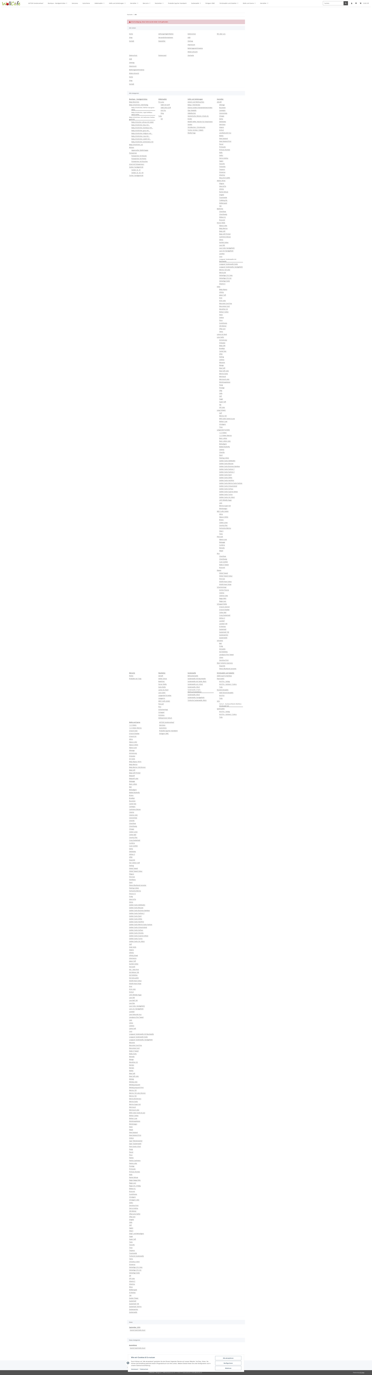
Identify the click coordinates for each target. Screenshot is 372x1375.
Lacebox (221, 254)
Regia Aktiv (222, 598)
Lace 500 (222, 245)
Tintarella (222, 166)
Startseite (191, 55)
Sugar (221, 399)
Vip (220, 404)
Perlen (131, 676)
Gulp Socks (132, 947)
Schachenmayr (221, 587)
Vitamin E (222, 284)
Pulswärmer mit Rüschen (139, 161)
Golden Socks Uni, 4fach (227, 497)
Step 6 (221, 531)
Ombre (221, 317)
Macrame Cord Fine (225, 303)
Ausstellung (133, 1345)
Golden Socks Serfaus (226, 489)
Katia (218, 286)
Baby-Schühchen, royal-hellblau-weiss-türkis (142, 113)
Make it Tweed (224, 565)
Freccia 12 (132, 894)
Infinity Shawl (133, 955)
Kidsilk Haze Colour (225, 581)
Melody (131, 1079)
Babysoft (132, 776)
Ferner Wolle (221, 223)
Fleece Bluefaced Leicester (227, 669)
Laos (220, 503)
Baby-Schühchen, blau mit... (140, 125)
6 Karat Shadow (224, 610)
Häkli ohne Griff (166, 107)
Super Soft (222, 402)
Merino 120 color (224, 270)
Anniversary (223, 340)
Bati (220, 643)
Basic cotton (223, 438)
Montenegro (223, 508)
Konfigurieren (228, 1363)
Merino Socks (223, 374)
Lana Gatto (220, 337)
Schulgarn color (134, 1200)
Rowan (219, 570)
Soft (220, 396)
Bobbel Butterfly (224, 447)
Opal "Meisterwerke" (136, 1141)
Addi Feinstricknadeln (226, 693)
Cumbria (222, 545)
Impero (221, 127)
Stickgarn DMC (164, 733)
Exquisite (222, 666)
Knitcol (221, 130)
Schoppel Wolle (222, 604)
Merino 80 (222, 272)
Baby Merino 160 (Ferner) (137, 767)
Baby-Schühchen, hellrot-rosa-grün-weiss (143, 109)
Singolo (221, 195)
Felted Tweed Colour (225, 576)
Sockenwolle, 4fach (194, 687)
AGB (189, 37)
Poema (131, 1158)
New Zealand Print (225, 141)
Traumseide (223, 197)
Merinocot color (224, 379)
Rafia (220, 152)
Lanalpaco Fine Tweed (226, 654)
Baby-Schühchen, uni (136, 144)
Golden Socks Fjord (225, 475)
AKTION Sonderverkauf (166, 722)
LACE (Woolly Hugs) (225, 500)
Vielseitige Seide (224, 281)
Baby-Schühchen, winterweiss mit (142, 142)
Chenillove (222, 211)
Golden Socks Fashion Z (226, 472)
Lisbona (221, 360)
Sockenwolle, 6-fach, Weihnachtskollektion (195, 691)
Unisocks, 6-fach (134, 1262)
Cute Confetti (223, 562)
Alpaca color (223, 225)
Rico (218, 553)
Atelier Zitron (221, 181)
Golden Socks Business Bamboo (229, 466)
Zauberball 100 (224, 632)
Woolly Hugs (192, 133)
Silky (220, 390)
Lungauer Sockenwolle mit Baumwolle (227, 260)
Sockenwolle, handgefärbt (196, 697)
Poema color (133, 1163)
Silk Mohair (222, 326)
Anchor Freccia (224, 590)
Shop (130, 37)
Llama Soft (132, 1028)
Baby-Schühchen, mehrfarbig (138, 105)
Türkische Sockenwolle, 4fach (197, 700)
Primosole (222, 147)
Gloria (221, 240)
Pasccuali (220, 537)
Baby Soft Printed (224, 234)
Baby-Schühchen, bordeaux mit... (142, 128)
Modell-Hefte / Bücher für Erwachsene (200, 122)
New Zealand (223, 138)
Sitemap (190, 41)
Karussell (132, 967)
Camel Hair (222, 351)
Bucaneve (222, 107)
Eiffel (221, 354)
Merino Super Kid (225, 506)
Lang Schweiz (221, 410)
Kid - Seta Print (134, 969)
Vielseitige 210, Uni (225, 278)
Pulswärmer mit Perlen (138, 159)
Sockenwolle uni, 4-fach (195, 684)
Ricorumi (222, 220)
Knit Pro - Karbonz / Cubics (228, 684)
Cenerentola (223, 113)
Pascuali (161, 704)
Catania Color (223, 595)
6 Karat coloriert (224, 607)
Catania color (133, 815)
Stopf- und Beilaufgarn (136, 1233)
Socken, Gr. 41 (136, 170)
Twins (221, 331)
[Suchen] (346, 3)
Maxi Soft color (224, 371)
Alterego (222, 105)
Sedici (221, 155)
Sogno (221, 161)
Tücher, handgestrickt (136, 175)
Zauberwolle (223, 638)
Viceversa (222, 172)
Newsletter (161, 41)
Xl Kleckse (132, 1292)
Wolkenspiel (223, 203)
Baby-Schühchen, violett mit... (141, 139)
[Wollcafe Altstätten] (11, 3)
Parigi (221, 385)
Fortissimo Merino (225, 528)
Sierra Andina (223, 158)
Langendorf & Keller (223, 430)
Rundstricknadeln (222, 690)
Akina (221, 514)
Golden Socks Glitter (225, 478)
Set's (218, 701)
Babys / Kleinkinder (194, 105)
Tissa (221, 427)
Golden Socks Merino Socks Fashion (230, 483)
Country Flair (223, 525)
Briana (221, 520)
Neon (221, 315)
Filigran (221, 183)
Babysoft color (133, 778)
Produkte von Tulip (135, 679)
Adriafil (219, 102)
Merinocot (222, 376)
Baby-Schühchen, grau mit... (140, 130)
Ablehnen (228, 1368)
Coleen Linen (223, 522)
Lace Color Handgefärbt (227, 248)
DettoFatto (222, 122)
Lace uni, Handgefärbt (136, 1009)
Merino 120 (132, 1090)
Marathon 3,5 (223, 309)
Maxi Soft (222, 368)
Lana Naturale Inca (135, 1014)
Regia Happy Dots (135, 1180)
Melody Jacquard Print (136, 1087)
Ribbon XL (222, 217)
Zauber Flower (133, 1298)
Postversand (162, 55)
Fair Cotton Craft (134, 863)
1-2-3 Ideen (223, 433)
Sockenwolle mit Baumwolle (197, 679)
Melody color (133, 1082)
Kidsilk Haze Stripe (225, 584)
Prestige (221, 388)
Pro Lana (161, 102)
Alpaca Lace (223, 539)
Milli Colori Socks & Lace (227, 419)
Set (162, 119)
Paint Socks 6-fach (135, 1146)
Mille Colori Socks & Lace (137, 1113)
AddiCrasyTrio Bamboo (224, 676)
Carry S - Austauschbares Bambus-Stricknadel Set (230, 705)
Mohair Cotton (224, 312)
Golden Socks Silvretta (136, 933)
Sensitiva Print (224, 660)
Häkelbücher (192, 113)
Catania (221, 449)
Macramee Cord (224, 306)
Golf (220, 413)
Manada (222, 548)
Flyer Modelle (192, 110)
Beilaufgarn (223, 444)
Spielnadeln (221, 709)
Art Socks (132, 759)
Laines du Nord (222, 334)
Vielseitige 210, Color (226, 275)
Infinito (221, 189)
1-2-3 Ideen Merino (225, 435)
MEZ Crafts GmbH (222, 511)
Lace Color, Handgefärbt (137, 1006)
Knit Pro (163, 110)
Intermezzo (132, 958)
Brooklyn (222, 348)
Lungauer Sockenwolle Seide (228, 264)
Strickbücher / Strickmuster (196, 127)
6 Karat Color (133, 731)
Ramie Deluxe (223, 192)
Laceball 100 (223, 624)
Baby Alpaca (223, 289)
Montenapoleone (224, 382)
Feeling (221, 357)
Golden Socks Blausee (226, 463)
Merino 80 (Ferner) (135, 1099)
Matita (221, 136)
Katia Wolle (162, 687)
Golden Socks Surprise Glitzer (138, 936)
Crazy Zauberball (224, 615)
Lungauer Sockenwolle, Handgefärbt (231, 267)
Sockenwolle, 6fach (194, 695)
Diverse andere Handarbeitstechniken (200, 107)
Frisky (221, 646)
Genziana (222, 124)
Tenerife (222, 164)
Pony (162, 113)
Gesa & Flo (222, 186)
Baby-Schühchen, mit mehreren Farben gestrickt (142, 118)
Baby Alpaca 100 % (135, 762)
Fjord (221, 455)
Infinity (221, 292)
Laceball (222, 621)
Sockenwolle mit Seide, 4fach (197, 681)
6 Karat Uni (132, 736)
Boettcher (220, 209)
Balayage (222, 542)
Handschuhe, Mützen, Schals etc (198, 116)
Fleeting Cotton (224, 458)
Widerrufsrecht (193, 52)
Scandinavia (223, 323)
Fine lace (222, 579)
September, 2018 (134, 1327)
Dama (221, 119)
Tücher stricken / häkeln (195, 130)
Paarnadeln (220, 679)
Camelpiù (222, 110)
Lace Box (132, 1003)
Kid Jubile (222, 649)
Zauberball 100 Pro (135, 1306)
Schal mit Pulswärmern (136, 164)
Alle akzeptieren (228, 1358)
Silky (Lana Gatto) (134, 1214)
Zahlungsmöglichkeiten (166, 34)
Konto (131, 34)
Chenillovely (223, 214)
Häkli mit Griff (165, 105)
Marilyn (131, 1065)
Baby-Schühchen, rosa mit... (140, 136)
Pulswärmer (133, 153)
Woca (131, 1287)
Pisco (221, 320)
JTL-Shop (362, 1372)
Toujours (222, 169)
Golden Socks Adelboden (227, 461)
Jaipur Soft (222, 295)
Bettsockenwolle (193, 676)
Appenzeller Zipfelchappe (139, 150)
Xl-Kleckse (222, 626)
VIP (130, 1276)
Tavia (221, 534)
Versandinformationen (165, 37)
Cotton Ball (222, 612)
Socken (190, 124)
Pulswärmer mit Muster (139, 156)
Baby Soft (222, 231)
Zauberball (222, 629)
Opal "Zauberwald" (135, 1144)
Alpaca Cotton (223, 517)
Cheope (221, 116)
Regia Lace (222, 601)
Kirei (220, 298)
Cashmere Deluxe (225, 237)
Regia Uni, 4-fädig (135, 1186)
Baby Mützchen (134, 102)
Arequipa (222, 343)
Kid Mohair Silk (134, 972)
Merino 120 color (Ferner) (137, 1093)
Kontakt (131, 41)
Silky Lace (222, 329)
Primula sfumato (224, 150)
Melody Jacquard (134, 1085)
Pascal (221, 144)
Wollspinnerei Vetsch (165, 718)
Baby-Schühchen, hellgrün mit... (141, 133)
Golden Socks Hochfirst (226, 480)
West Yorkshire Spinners (225, 663)
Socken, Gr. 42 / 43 (137, 173)
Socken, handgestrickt (136, 167)
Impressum (191, 45)
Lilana (221, 657)
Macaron (222, 362)
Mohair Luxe (223, 421)
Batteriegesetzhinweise (195, 48)
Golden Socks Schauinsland (228, 486)
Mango (221, 365)
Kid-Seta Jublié (134, 978)
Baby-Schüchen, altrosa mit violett (142, 122)
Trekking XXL (223, 200)
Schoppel (161, 712)
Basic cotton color (225, 441)
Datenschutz (192, 34)
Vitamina (222, 175)
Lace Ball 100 (133, 1000)
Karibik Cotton (223, 242)
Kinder (190, 119)
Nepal (221, 551)
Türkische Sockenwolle (136, 1256)
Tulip (160, 116)
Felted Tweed (223, 573)
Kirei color (222, 301)
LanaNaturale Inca (225, 133)
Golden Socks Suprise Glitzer (228, 492)
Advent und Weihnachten (196, 102)
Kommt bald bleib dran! (137, 1330)
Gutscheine (163, 728)
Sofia (220, 393)
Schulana (220, 640)
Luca (220, 256)
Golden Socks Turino (225, 494)
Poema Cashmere (134, 1160)
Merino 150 (223, 416)
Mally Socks (133, 1054)
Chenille (222, 452)
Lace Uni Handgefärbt (226, 251)
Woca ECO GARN (224, 178)
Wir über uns (221, 34)
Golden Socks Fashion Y (226, 469)
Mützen (131, 147)
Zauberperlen (223, 635)
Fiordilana (132, 880)
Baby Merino (223, 228)
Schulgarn (222, 424)
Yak (220, 206)
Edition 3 (222, 618)
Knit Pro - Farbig (224, 681)
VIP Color (222, 407)
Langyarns (161, 698)
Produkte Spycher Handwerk (168, 731)
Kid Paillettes (223, 652)
